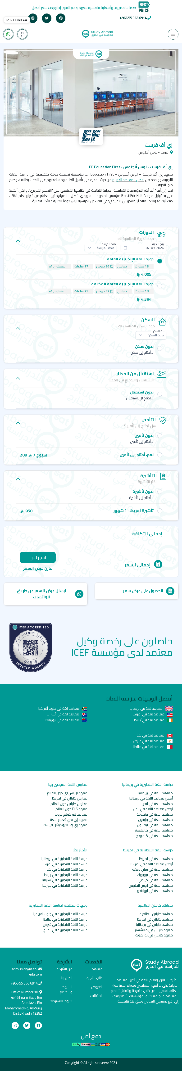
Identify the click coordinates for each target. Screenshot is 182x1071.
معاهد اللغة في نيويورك (155, 874)
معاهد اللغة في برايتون (155, 819)
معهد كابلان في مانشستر (154, 929)
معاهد (97, 969)
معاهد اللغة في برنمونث (154, 814)
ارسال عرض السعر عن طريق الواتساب (41, 594)
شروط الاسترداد (61, 1001)
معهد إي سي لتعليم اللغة (68, 819)
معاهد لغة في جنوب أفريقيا (59, 708)
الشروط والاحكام (66, 989)
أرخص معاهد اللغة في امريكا (151, 864)
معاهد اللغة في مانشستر (154, 830)
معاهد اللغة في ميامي (155, 880)
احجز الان (37, 557)
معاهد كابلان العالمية (156, 913)
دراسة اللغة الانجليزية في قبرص (65, 924)
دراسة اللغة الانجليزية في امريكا (64, 864)
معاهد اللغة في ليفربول (155, 825)
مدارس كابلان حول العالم (68, 803)
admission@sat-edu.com (27, 972)
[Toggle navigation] (173, 34)
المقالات (96, 995)
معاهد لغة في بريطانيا (146, 708)
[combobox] (143, 248)
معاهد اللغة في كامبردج (154, 835)
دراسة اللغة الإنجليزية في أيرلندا (65, 874)
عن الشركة (64, 969)
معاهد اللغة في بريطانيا (155, 793)
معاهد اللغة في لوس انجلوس (151, 885)
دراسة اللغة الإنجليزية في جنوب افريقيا (60, 913)
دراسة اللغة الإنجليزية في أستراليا (64, 880)
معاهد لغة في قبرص (149, 740)
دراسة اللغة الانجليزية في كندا (66, 869)
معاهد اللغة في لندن (157, 803)
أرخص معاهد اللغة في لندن (153, 808)
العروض (97, 986)
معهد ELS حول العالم (71, 808)
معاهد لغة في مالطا (149, 746)
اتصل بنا (66, 977)
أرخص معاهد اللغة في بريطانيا (151, 798)
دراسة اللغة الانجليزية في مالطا (65, 919)
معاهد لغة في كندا (150, 735)
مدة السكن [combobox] (156, 335)
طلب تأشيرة (94, 977)
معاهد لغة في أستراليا (63, 714)
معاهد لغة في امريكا (148, 714)
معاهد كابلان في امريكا (155, 919)
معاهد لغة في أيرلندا (149, 720)
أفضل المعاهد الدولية (128, 179)
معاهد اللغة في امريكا (156, 858)
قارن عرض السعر (37, 568)
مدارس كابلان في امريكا (69, 798)
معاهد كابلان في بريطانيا (154, 924)
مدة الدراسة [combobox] (105, 248)
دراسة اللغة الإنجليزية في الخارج (65, 929)
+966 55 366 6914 (133, 17)
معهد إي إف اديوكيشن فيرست (65, 825)
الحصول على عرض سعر (143, 591)
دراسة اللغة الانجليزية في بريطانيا (64, 858)
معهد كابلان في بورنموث (154, 935)
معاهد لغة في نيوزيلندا (62, 720)
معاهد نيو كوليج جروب (71, 814)
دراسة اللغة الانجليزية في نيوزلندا (64, 885)
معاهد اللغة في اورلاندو (155, 890)
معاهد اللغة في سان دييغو (152, 869)
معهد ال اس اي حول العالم (67, 793)
